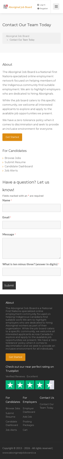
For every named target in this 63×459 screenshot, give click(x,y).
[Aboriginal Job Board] (5, 4)
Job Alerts (11, 170)
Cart (25, 429)
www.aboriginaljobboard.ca (19, 452)
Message (9, 234)
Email (6, 217)
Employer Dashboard (29, 410)
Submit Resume (15, 162)
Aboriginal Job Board (20, 7)
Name (7, 200)
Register (43, 8)
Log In (42, 5)
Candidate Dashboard (19, 166)
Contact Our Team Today (47, 406)
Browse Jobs (13, 158)
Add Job (27, 416)
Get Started (12, 137)
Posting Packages (28, 423)
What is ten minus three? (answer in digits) (30, 264)
